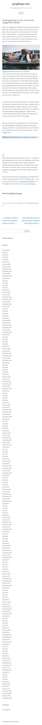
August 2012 (5, 644)
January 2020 (6, 435)
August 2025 (5, 278)
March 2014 (5, 599)
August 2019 (5, 447)
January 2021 (6, 407)
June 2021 (5, 395)
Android (32, 184)
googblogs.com (21, 3)
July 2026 (4, 252)
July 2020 (4, 421)
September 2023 (7, 332)
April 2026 (5, 259)
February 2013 (6, 630)
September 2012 (7, 642)
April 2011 (5, 679)
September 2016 (7, 529)
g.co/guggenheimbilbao (26, 181)
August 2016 (5, 531)
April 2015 (5, 569)
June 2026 (5, 255)
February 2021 (6, 405)
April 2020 (5, 428)
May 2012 (5, 651)
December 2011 (6, 663)
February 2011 (6, 684)
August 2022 (5, 362)
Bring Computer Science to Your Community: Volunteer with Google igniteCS (31, 220)
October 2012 (6, 639)
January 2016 (6, 548)
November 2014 (7, 581)
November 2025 (7, 271)
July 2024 (4, 308)
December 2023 (6, 325)
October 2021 (6, 386)
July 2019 (4, 449)
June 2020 (5, 423)
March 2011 (5, 681)
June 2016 (5, 536)
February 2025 (6, 292)
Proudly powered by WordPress (10, 721)
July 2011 (4, 674)
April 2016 (5, 541)
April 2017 (5, 513)
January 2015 (6, 576)
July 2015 (4, 562)
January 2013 (6, 632)
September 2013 (7, 613)
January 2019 (6, 463)
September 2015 (7, 557)
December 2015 (6, 550)
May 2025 (5, 285)
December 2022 (6, 353)
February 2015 (6, 574)
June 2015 (5, 564)
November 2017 (7, 496)
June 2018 (5, 480)
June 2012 (5, 649)
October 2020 (6, 414)
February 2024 (6, 320)
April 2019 (5, 456)
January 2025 (6, 294)
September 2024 (7, 304)
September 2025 (7, 276)
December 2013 (6, 606)
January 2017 (6, 520)
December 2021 (6, 381)
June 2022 (5, 367)
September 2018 (7, 473)
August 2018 (5, 475)
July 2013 (4, 618)
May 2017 (5, 510)
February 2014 (6, 602)
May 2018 (5, 482)
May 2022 (5, 369)
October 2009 (6, 695)
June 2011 (5, 677)
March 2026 (5, 262)
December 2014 (6, 578)
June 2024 (5, 311)
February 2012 (6, 658)
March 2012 (5, 656)
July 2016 (4, 534)
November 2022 (7, 355)
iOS (25, 184)
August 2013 (5, 616)
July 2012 (4, 646)
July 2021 (4, 393)
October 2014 (6, 583)
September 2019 (7, 445)
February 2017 (6, 517)
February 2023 (6, 348)
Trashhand (12, 170)
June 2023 (5, 339)
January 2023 (6, 351)
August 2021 (5, 391)
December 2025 (6, 269)
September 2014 (7, 585)
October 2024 (6, 301)
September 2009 (7, 698)
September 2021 (7, 388)
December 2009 (6, 691)
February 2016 (6, 545)
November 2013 (7, 609)
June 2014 (5, 592)
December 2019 (6, 437)
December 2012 (6, 634)
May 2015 (5, 566)
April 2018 (5, 484)
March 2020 (5, 430)
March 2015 (5, 571)
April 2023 (5, 344)
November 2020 (7, 412)
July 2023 (4, 337)
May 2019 (5, 454)
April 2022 (5, 372)
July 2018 (4, 477)
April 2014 (5, 597)
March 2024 (5, 318)
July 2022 (4, 365)
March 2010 (5, 686)
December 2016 (6, 522)
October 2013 (6, 611)
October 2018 (6, 470)
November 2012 (7, 637)
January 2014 (6, 604)
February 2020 (6, 433)
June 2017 (5, 508)
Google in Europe (15, 193)
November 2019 (7, 440)
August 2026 (5, 250)
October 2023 (6, 330)
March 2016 (5, 543)
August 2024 (5, 306)
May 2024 (5, 313)
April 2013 (5, 625)
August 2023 (5, 334)
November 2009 (7, 693)
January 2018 (6, 491)
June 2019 (5, 452)
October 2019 (6, 442)
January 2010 (6, 688)
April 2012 (5, 653)
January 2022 (6, 379)
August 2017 (5, 503)
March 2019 (5, 459)
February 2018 (6, 489)
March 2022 (5, 374)
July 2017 (4, 505)
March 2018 (5, 487)
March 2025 (5, 290)
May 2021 (5, 398)
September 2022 (7, 360)
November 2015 (7, 552)
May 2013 (5, 623)
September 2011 (7, 670)
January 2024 (6, 323)
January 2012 (6, 660)
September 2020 (7, 416)
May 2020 (5, 426)
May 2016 (5, 538)
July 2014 (4, 590)
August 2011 (5, 672)
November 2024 (7, 299)
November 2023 (7, 327)
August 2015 (5, 559)
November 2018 (7, 468)
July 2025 (4, 280)
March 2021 (5, 402)
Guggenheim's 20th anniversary (15, 111)
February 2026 (6, 264)
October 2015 (6, 555)
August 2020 (5, 419)
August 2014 (5, 588)
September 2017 (7, 501)
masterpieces (23, 177)
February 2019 (6, 461)
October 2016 (6, 527)
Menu (21, 13)
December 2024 (6, 297)
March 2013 (5, 627)
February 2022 (6, 377)
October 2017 (6, 498)
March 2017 (5, 515)
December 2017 (6, 494)
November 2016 (7, 524)
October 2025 (6, 273)
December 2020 (6, 409)
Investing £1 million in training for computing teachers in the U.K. (10, 220)
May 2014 (5, 595)
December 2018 (6, 466)
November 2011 (7, 665)
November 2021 (7, 384)
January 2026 (6, 266)
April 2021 (5, 400)
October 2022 (6, 358)
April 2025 (5, 287)
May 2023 (5, 341)
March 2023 (5, 346)
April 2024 (5, 316)
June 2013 (5, 620)
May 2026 (5, 257)
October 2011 (6, 667)
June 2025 (5, 283)
